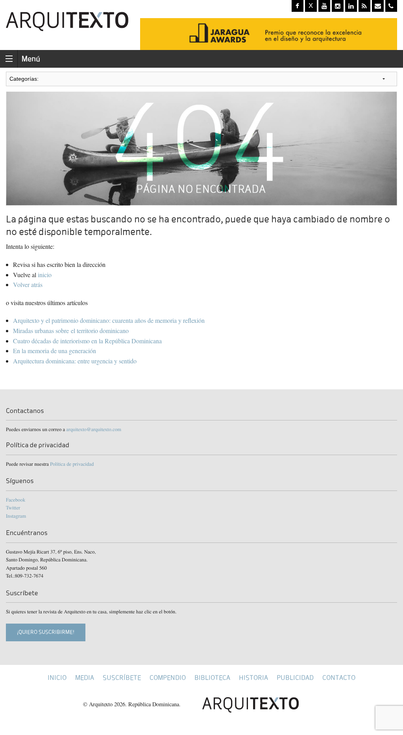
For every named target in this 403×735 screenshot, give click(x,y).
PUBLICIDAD (295, 677)
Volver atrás (28, 284)
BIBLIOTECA (212, 677)
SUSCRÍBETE (122, 677)
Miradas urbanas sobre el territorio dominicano (71, 330)
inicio (45, 274)
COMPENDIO (168, 677)
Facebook (15, 499)
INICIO (57, 677)
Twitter (13, 507)
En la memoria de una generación (54, 350)
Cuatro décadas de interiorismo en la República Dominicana (88, 341)
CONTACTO (338, 677)
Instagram (16, 515)
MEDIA (84, 677)
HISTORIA (253, 677)
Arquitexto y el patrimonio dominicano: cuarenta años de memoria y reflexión (109, 320)
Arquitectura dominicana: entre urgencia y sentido (76, 361)
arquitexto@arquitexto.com (93, 429)
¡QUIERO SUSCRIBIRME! (45, 632)
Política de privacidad (72, 463)
